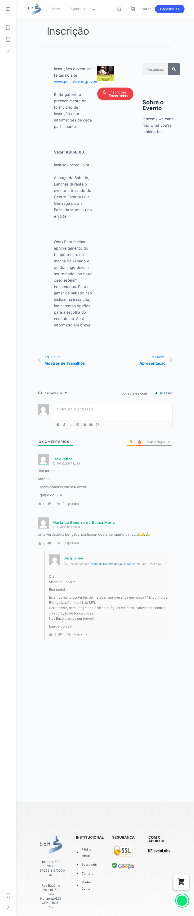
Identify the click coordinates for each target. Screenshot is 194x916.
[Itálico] (64, 424)
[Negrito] (57, 424)
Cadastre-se (170, 9)
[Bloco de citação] (97, 424)
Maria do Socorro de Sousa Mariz (84, 522)
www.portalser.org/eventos (78, 81)
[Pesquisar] (174, 69)
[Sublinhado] (71, 424)
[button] (181, 882)
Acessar (165, 393)
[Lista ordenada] (84, 424)
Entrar (146, 9)
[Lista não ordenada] (91, 424)
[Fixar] (77, 424)
